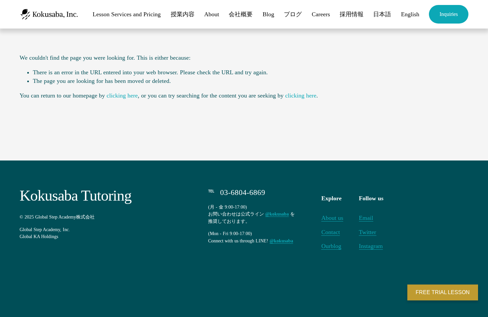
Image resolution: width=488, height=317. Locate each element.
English (410, 14)
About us (332, 218)
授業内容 (183, 14)
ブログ (293, 14)
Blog (268, 14)
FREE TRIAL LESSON (443, 292)
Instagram (371, 246)
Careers (321, 14)
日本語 (382, 14)
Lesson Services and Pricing (127, 14)
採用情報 (352, 14)
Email (366, 218)
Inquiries (449, 14)
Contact (330, 232)
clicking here (122, 95)
